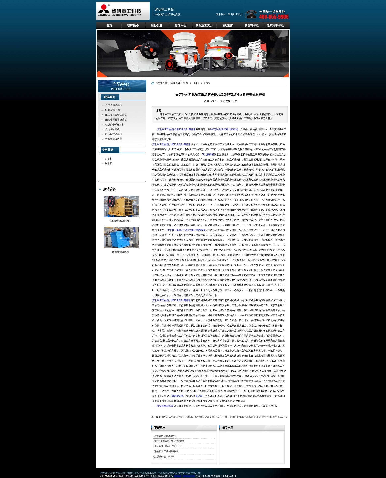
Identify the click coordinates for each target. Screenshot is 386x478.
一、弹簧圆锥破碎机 (163, 406)
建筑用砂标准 (275, 25)
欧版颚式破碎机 (113, 134)
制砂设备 (156, 25)
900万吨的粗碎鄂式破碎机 (224, 129)
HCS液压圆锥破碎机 (116, 114)
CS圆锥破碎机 (112, 110)
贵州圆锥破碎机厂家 (189, 472)
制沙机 (199, 396)
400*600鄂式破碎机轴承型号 (169, 441)
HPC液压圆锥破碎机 (116, 119)
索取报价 (221, 14)
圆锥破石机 (177, 396)
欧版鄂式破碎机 (120, 252)
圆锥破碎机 (132, 472)
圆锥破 (177, 476)
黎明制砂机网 (179, 83)
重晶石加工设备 (148, 472)
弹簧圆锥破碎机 (113, 105)
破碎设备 (133, 25)
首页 (109, 25)
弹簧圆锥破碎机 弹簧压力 (167, 446)
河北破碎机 (208, 154)
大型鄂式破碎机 (113, 139)
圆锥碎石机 (119, 472)
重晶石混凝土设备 (167, 472)
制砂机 (108, 163)
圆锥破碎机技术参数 (165, 435)
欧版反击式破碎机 (114, 124)
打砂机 (108, 158)
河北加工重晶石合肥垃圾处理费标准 (176, 129)
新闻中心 (180, 25)
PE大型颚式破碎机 (120, 220)
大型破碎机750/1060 (164, 456)
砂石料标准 (252, 25)
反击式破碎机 (112, 129)
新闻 (196, 83)
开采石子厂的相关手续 (166, 451)
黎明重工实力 (235, 14)
